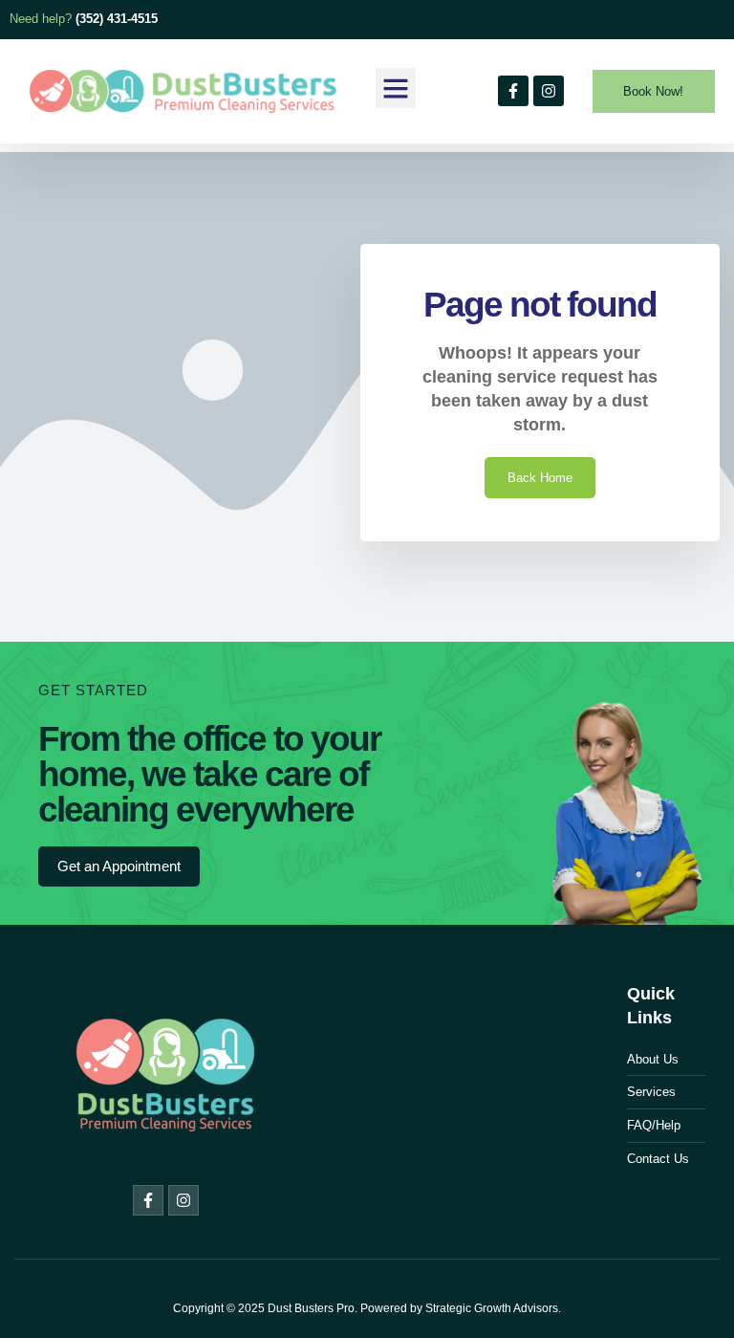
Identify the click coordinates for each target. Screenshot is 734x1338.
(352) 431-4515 (117, 18)
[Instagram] (548, 91)
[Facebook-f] (513, 91)
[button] (396, 88)
